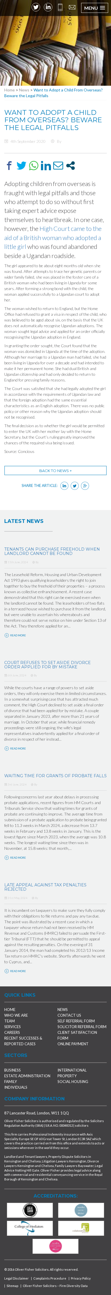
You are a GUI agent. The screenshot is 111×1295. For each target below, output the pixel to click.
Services (12, 1026)
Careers (12, 1032)
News (24, 89)
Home (9, 89)
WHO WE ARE (16, 1015)
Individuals (15, 1087)
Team (9, 1021)
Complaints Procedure (49, 1278)
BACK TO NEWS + (55, 470)
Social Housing (72, 1081)
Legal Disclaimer (16, 1278)
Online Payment (73, 1044)
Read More (18, 635)
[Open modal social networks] (70, 166)
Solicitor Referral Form (81, 1026)
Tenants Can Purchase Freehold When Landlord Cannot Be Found (52, 551)
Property (67, 1076)
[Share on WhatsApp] (34, 166)
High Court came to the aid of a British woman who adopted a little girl (53, 237)
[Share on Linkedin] (46, 166)
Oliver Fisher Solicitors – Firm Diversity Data (55, 1286)
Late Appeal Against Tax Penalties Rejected (45, 887)
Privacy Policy (81, 1278)
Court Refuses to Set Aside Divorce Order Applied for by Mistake (47, 665)
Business (12, 1070)
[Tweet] (21, 166)
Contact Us (69, 1015)
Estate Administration (27, 1076)
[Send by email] (58, 166)
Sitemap (12, 1286)
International (72, 1070)
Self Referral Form (76, 1021)
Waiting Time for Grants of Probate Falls (55, 775)
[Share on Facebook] (9, 166)
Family (10, 1081)
